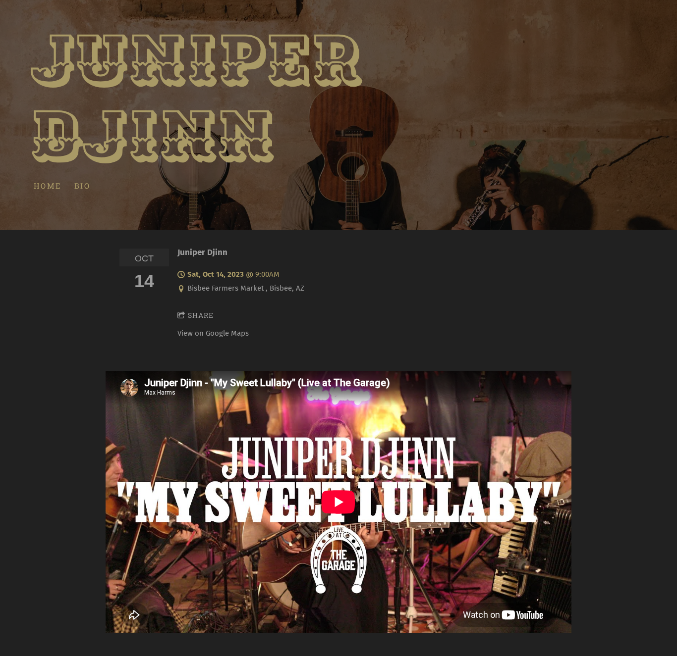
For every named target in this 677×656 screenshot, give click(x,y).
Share (201, 315)
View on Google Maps (213, 333)
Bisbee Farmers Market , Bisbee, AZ (245, 288)
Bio (82, 185)
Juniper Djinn (202, 252)
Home (48, 185)
